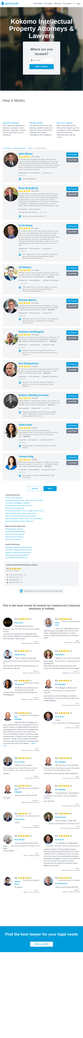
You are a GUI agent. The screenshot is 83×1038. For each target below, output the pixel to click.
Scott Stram (26, 225)
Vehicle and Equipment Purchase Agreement (19, 521)
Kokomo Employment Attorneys (15, 531)
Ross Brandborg (28, 188)
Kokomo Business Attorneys (14, 529)
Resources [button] (57, 3)
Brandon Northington (31, 331)
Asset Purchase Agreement (13, 498)
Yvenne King (26, 456)
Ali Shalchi (25, 267)
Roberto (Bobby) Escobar (34, 395)
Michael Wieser (28, 300)
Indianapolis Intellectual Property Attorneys (18, 547)
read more (50, 277)
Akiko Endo (25, 424)
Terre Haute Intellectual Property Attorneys (18, 550)
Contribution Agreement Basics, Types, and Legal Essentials (24, 500)
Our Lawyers (48, 3)
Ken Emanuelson (29, 363)
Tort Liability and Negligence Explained (17, 503)
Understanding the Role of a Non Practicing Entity (20, 513)
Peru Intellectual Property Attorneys (16, 557)
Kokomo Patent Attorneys (13, 539)
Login (79, 3)
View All (35, 488)
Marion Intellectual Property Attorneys (17, 555)
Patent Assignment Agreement (14, 508)
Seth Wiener (26, 153)
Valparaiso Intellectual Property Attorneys (18, 552)
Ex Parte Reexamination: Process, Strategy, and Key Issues (24, 511)
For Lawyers (67, 3)
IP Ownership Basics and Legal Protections (19, 505)
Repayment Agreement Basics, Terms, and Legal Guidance (23, 518)
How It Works (38, 3)
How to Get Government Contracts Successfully (20, 516)
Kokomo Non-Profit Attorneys (14, 537)
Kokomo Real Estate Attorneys (15, 534)
